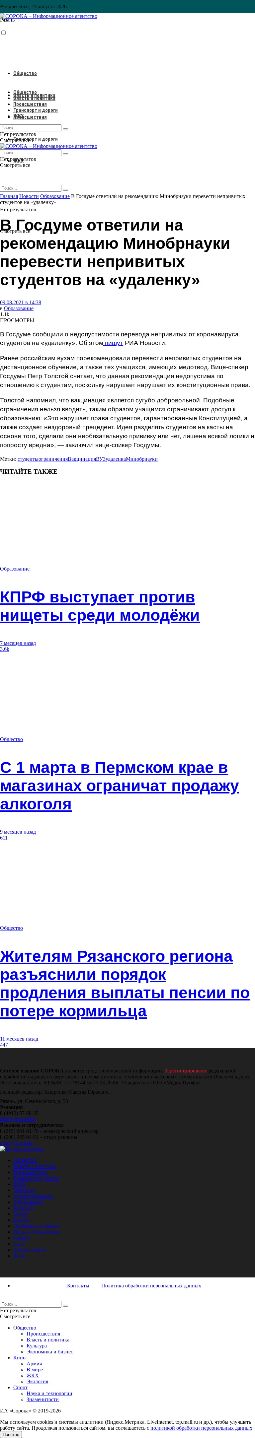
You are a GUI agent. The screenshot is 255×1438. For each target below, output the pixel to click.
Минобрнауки (142, 459)
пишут (113, 342)
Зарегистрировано (185, 1070)
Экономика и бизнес (36, 1226)
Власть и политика (34, 98)
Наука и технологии (36, 1232)
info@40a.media (17, 1119)
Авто (19, 1244)
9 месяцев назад (18, 832)
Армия (21, 1238)
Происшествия (30, 117)
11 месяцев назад (19, 1039)
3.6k (4, 649)
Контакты (78, 1285)
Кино (19, 1256)
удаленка (116, 459)
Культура (23, 1208)
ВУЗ (101, 459)
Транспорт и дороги (35, 139)
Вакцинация (82, 459)
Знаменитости (29, 1250)
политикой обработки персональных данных (201, 1428)
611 (4, 838)
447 (4, 1045)
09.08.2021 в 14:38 (20, 302)
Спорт (20, 1214)
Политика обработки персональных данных (151, 1285)
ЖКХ (18, 116)
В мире (21, 1220)
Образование (19, 308)
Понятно (11, 1434)
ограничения (53, 459)
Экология (24, 1190)
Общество (25, 73)
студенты (28, 459)
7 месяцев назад (18, 643)
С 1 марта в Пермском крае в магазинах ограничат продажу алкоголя (119, 786)
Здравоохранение (33, 1196)
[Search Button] (65, 190)
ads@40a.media (17, 1143)
